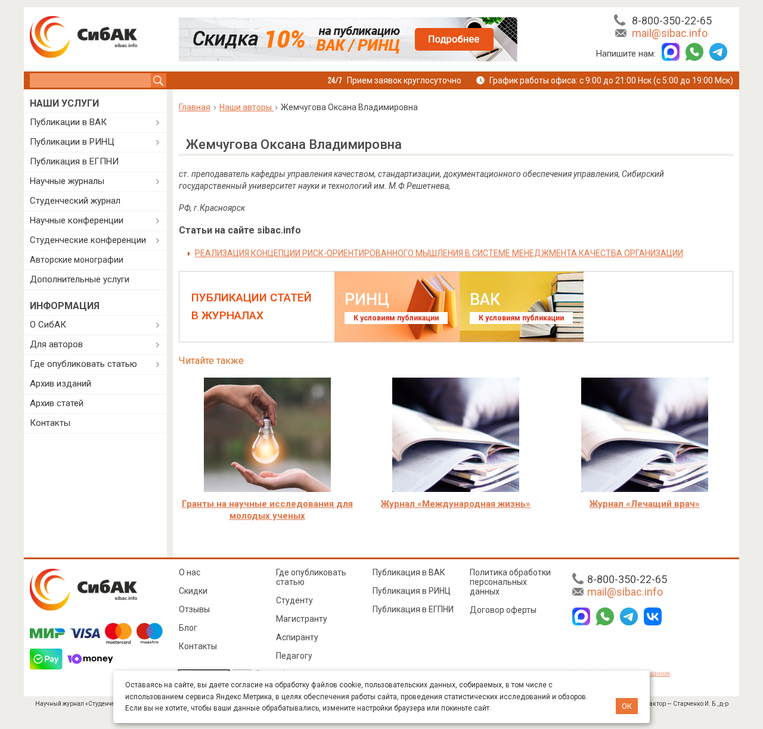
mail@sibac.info (670, 33)
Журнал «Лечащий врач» (645, 504)
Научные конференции (76, 220)
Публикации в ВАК (68, 122)
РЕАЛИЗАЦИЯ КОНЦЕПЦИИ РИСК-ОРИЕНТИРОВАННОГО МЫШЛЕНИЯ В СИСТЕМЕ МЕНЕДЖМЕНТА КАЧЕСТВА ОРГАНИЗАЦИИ (439, 253)
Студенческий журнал (75, 200)
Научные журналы (67, 181)
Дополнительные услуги (79, 279)
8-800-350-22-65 (672, 20)
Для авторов (56, 344)
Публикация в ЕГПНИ (74, 161)
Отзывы (194, 609)
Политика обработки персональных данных (510, 582)
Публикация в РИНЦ (412, 591)
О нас (189, 572)
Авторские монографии (76, 259)
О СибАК (48, 324)
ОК (627, 706)
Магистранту (301, 619)
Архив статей (56, 403)
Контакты (50, 423)
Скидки (193, 591)
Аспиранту (297, 637)
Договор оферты (503, 610)
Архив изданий (60, 383)
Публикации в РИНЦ (72, 141)
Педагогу (294, 656)
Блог (188, 628)
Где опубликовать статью (83, 364)
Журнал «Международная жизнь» (456, 504)
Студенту (294, 600)
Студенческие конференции (88, 240)
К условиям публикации (396, 318)
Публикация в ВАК (409, 572)
